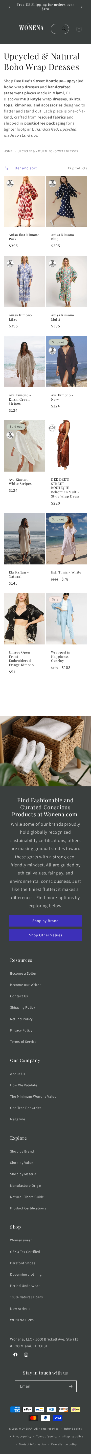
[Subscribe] (70, 1386)
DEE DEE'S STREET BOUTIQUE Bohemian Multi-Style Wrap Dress (65, 487)
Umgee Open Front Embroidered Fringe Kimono (21, 658)
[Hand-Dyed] (52, 428)
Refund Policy (21, 1019)
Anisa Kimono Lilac (20, 317)
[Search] (64, 29)
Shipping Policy (22, 1007)
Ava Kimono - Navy (62, 397)
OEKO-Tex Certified (25, 1251)
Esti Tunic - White (66, 572)
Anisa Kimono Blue (62, 237)
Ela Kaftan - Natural (19, 574)
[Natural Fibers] (10, 183)
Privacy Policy (21, 1030)
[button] (10, 28)
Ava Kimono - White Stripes (20, 481)
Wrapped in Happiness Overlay (61, 656)
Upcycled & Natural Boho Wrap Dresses (48, 151)
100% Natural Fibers (26, 1297)
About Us (17, 1074)
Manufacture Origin (25, 1185)
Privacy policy (22, 1436)
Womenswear (21, 1240)
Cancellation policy (64, 1444)
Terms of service (46, 1436)
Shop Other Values (45, 935)
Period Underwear (25, 1285)
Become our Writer (25, 984)
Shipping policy (72, 1436)
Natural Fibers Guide (27, 1197)
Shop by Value (21, 1162)
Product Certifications (28, 1208)
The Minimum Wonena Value (33, 1096)
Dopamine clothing (25, 1274)
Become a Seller (23, 973)
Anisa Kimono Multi (62, 317)
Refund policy (73, 1428)
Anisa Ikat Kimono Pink (24, 237)
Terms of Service (23, 1041)
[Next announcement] (81, 6)
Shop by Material (24, 1174)
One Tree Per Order (25, 1107)
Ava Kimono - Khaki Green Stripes (20, 399)
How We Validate (23, 1085)
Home (8, 151)
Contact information (32, 1444)
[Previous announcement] (9, 6)
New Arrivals (20, 1308)
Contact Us (19, 996)
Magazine (17, 1119)
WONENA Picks (22, 1320)
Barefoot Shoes (22, 1263)
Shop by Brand (45, 920)
